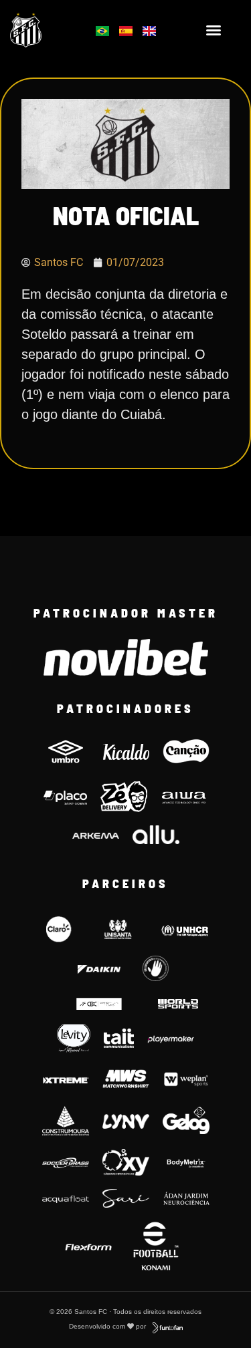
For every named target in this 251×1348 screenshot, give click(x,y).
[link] (43, 30)
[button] (213, 30)
